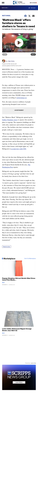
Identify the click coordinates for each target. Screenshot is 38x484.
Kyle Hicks (11, 61)
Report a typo (6, 246)
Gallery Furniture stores (9, 120)
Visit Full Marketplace (30, 258)
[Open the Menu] (3, 2)
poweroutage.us (22, 98)
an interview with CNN (18, 149)
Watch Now (33, 2)
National (6, 15)
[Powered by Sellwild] (33, 363)
